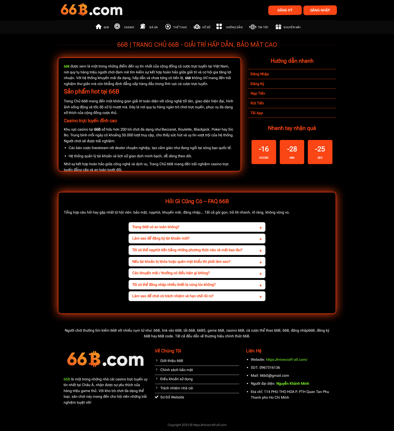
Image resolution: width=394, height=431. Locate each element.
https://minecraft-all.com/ (286, 359)
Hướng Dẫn (234, 27)
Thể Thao (180, 27)
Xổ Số (206, 27)
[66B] (114, 10)
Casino (129, 27)
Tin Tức (263, 27)
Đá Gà (154, 27)
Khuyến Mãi (292, 27)
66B (106, 27)
